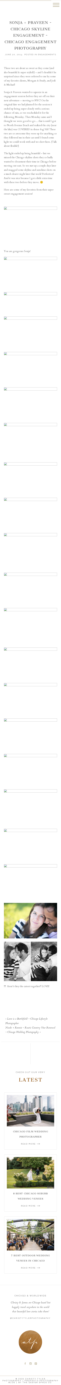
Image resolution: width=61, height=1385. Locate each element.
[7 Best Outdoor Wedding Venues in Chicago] (30, 1234)
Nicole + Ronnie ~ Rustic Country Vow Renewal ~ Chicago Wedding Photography (30, 1030)
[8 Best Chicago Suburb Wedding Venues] (30, 1172)
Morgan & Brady (36, 80)
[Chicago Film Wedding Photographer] (30, 1110)
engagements (47, 54)
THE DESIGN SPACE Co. (38, 1382)
